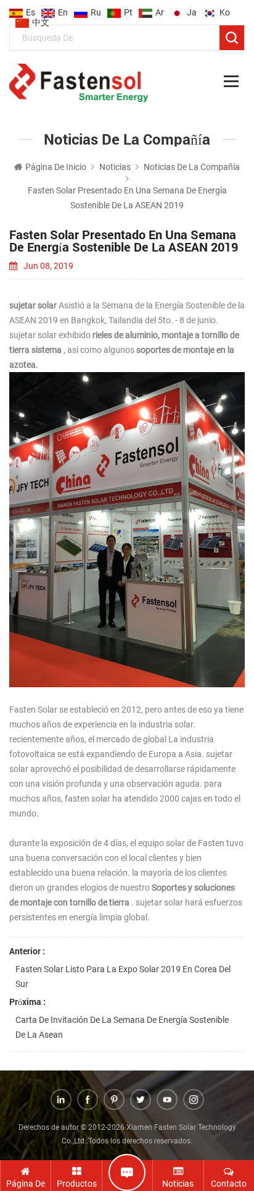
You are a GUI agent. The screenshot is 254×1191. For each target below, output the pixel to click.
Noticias (115, 167)
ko (224, 8)
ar (159, 8)
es (30, 8)
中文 (40, 18)
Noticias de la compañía (192, 167)
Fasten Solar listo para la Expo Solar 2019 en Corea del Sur (123, 976)
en (63, 8)
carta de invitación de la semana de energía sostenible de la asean (122, 1027)
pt (128, 8)
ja (192, 8)
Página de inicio (55, 167)
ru (96, 8)
